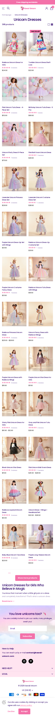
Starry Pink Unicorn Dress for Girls (13, 423)
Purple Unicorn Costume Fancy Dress (11, 288)
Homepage (6, 15)
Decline (11, 711)
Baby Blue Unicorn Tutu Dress (13, 555)
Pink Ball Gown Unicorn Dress (40, 152)
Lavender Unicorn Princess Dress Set (12, 198)
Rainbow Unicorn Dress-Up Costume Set (39, 243)
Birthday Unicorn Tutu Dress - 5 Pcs (41, 108)
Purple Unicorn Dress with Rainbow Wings (12, 378)
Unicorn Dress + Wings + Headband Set (38, 511)
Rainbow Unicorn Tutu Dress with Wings (40, 288)
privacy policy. (26, 705)
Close (27, 668)
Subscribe (27, 636)
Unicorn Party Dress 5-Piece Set (13, 153)
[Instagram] (24, 661)
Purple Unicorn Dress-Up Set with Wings (13, 243)
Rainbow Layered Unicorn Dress (12, 511)
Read (7, 601)
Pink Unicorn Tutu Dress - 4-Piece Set (13, 108)
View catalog (3, 8)
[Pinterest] (31, 661)
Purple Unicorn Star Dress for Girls (40, 378)
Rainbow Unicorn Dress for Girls (12, 63)
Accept (24, 711)
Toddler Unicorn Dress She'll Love (39, 63)
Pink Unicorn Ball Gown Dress (40, 467)
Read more (47, 2)
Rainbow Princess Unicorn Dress (12, 333)
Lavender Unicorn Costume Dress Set (39, 198)
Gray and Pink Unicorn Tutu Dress (39, 423)
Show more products (27, 578)
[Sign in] (46, 8)
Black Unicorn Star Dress (11, 467)
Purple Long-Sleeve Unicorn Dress (39, 556)
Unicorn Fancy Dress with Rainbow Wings (38, 333)
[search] (8, 8)
